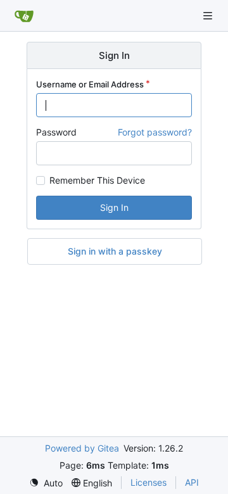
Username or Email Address (90, 84)
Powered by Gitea (82, 448)
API (192, 482)
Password (56, 132)
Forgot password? (155, 132)
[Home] (24, 15)
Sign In (114, 207)
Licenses (148, 482)
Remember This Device (97, 180)
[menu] (46, 483)
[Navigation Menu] (209, 15)
